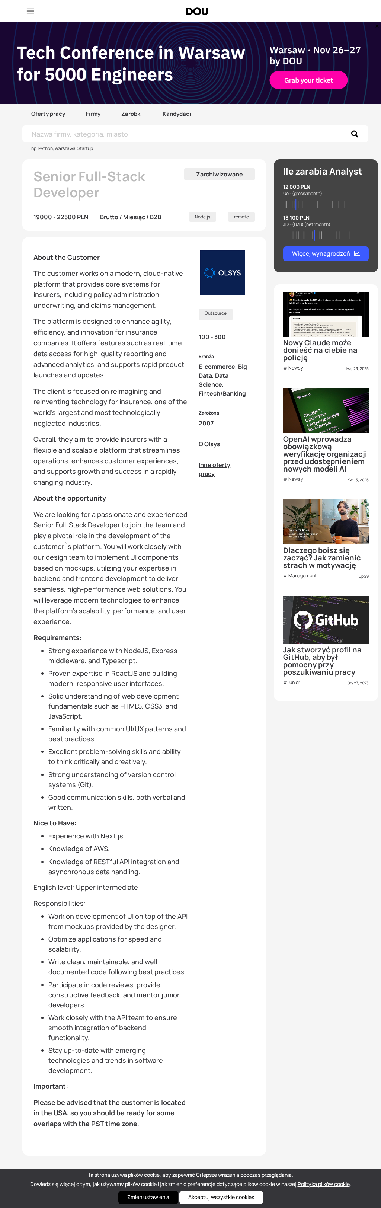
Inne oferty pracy (214, 469)
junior (294, 682)
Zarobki (131, 114)
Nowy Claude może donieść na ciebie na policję (320, 350)
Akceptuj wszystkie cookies (221, 1197)
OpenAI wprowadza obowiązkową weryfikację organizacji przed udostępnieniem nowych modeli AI (325, 454)
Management (302, 575)
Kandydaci (177, 114)
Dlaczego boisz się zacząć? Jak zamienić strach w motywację (322, 557)
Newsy (295, 368)
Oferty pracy (48, 114)
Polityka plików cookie (324, 1184)
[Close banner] (375, 24)
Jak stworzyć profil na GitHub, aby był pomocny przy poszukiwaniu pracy (322, 661)
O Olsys (209, 444)
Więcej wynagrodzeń (321, 253)
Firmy (93, 114)
